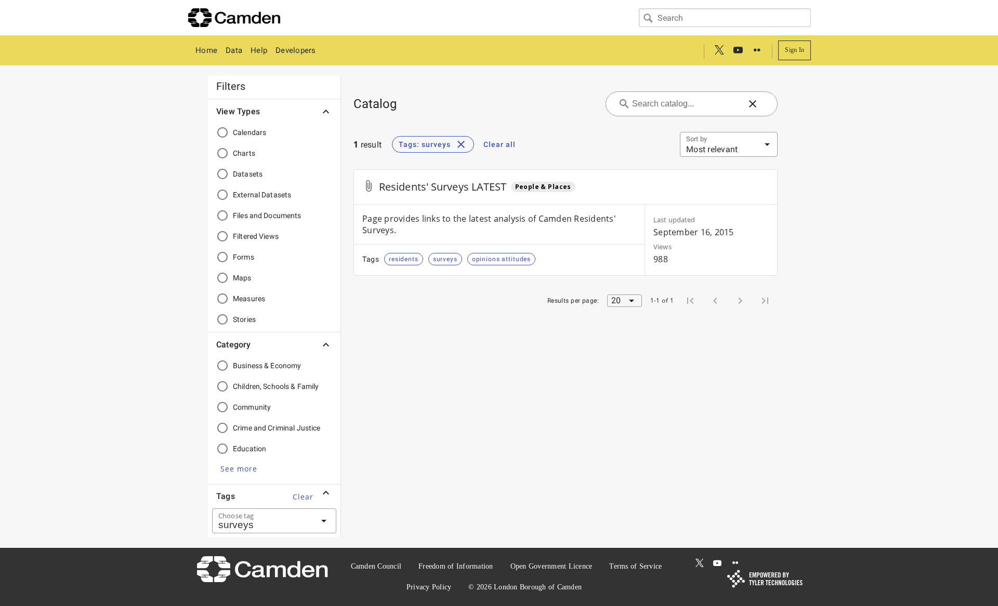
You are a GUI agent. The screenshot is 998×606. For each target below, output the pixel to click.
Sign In (794, 49)
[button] (238, 468)
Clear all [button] (499, 144)
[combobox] (725, 17)
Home (206, 50)
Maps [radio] (242, 278)
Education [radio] (249, 449)
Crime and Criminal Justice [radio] (277, 428)
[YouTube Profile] (738, 50)
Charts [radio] (244, 153)
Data (234, 50)
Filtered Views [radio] (256, 236)
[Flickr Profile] (756, 50)
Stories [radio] (244, 319)
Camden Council (376, 566)
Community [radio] (252, 407)
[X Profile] (719, 50)
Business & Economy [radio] (267, 365)
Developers (295, 50)
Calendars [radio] (249, 132)
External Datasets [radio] (262, 195)
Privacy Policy (429, 587)
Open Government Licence (551, 566)
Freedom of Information (455, 566)
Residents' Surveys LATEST (443, 187)
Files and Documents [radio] (267, 215)
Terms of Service (635, 566)
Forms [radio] (243, 257)
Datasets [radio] (247, 174)
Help (259, 50)
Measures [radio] (249, 298)
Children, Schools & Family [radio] (276, 386)
